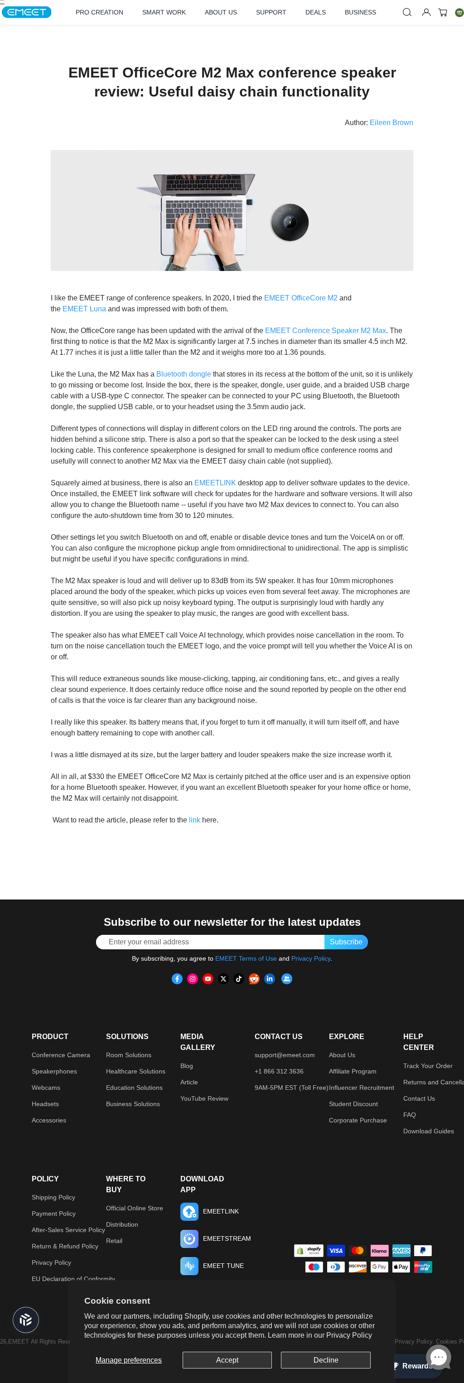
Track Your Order (428, 1065)
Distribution (122, 1224)
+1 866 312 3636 (279, 1071)
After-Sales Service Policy (68, 1229)
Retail (114, 1240)
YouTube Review (204, 1098)
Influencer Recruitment (361, 1087)
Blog (186, 1065)
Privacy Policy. (415, 1341)
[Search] (407, 12)
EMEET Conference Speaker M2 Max (325, 330)
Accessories (49, 1120)
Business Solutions (133, 1103)
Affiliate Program (353, 1071)
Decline (326, 1360)
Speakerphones (54, 1071)
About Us (342, 1055)
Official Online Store (134, 1208)
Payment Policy (54, 1213)
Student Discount (353, 1103)
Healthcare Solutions (135, 1071)
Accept (227, 1360)
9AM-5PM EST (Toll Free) (292, 1087)
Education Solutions (134, 1087)
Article (189, 1082)
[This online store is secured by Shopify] (309, 1250)
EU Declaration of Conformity (73, 1278)
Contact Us (419, 1098)
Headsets (45, 1103)
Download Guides (428, 1131)
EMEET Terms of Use (246, 958)
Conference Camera (61, 1055)
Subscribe (346, 942)
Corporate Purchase (358, 1120)
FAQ (409, 1114)
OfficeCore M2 (314, 298)
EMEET (277, 298)
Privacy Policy (349, 1335)
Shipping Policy (53, 1197)
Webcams (46, 1087)
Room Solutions (128, 1055)
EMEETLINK (215, 483)
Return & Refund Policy (65, 1246)
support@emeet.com (285, 1055)
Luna (97, 309)
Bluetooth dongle (183, 374)
